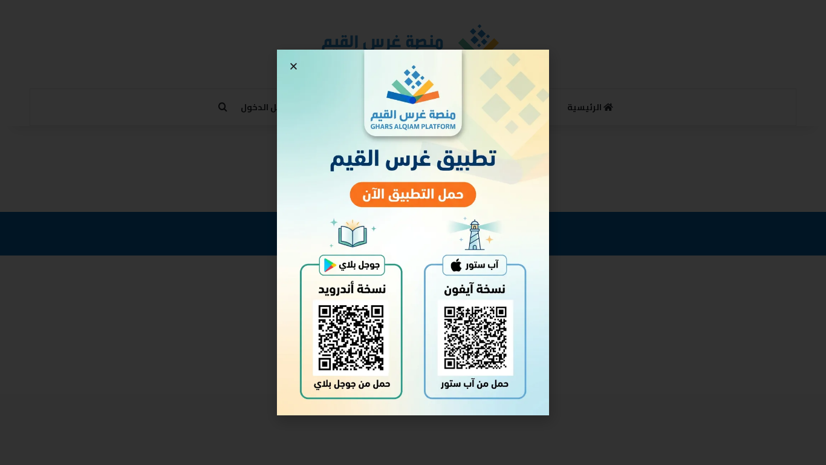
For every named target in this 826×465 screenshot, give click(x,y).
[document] (413, 232)
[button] (293, 66)
